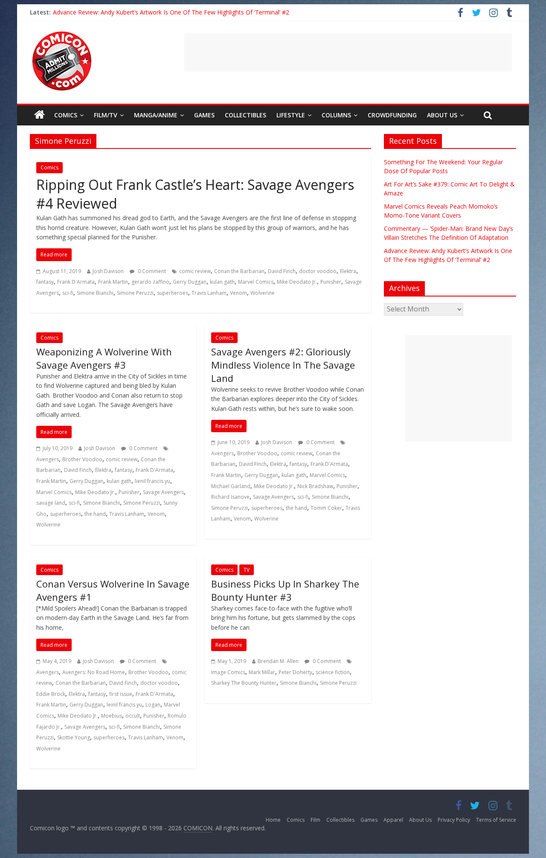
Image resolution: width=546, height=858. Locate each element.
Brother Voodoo (82, 459)
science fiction (333, 672)
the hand (95, 514)
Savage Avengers (163, 492)
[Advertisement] (348, 52)
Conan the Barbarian (239, 271)
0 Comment (151, 271)
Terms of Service (496, 819)
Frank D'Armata (76, 281)
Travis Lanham (209, 293)
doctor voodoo (318, 271)
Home (273, 819)
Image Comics (228, 672)
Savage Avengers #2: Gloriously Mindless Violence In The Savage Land (283, 364)
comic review (195, 271)
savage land (50, 502)
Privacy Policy (454, 819)
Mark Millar (262, 672)
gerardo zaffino (150, 281)
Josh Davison (108, 271)
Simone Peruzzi (135, 293)
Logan (152, 704)
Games (204, 115)
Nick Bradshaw (315, 486)
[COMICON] (62, 34)
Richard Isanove (230, 496)
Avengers (47, 459)
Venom (238, 293)
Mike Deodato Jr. (297, 281)
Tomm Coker (326, 508)
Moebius (111, 715)
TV (247, 569)
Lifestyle (290, 115)
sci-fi (67, 293)
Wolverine (262, 293)
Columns (336, 115)
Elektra (348, 271)
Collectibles (245, 115)
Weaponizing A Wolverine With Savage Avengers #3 (104, 358)
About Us (442, 115)
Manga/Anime (155, 115)
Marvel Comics (255, 281)
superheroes (172, 293)
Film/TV (105, 115)
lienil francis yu (152, 481)
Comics (65, 115)
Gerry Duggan (189, 281)
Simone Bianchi (95, 293)
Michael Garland (230, 486)
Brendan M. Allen (278, 661)
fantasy (45, 281)
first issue (120, 694)
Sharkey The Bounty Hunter (243, 682)
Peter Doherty (295, 672)
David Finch (282, 271)
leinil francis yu (124, 704)
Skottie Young (73, 737)
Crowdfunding (392, 115)
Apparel (393, 819)
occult (132, 715)
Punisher (330, 281)
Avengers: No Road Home (93, 672)
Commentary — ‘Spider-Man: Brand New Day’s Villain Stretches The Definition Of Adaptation (180, 12)
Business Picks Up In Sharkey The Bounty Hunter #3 (285, 590)
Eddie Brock (50, 694)
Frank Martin (113, 281)
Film (315, 819)
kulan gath (222, 281)
